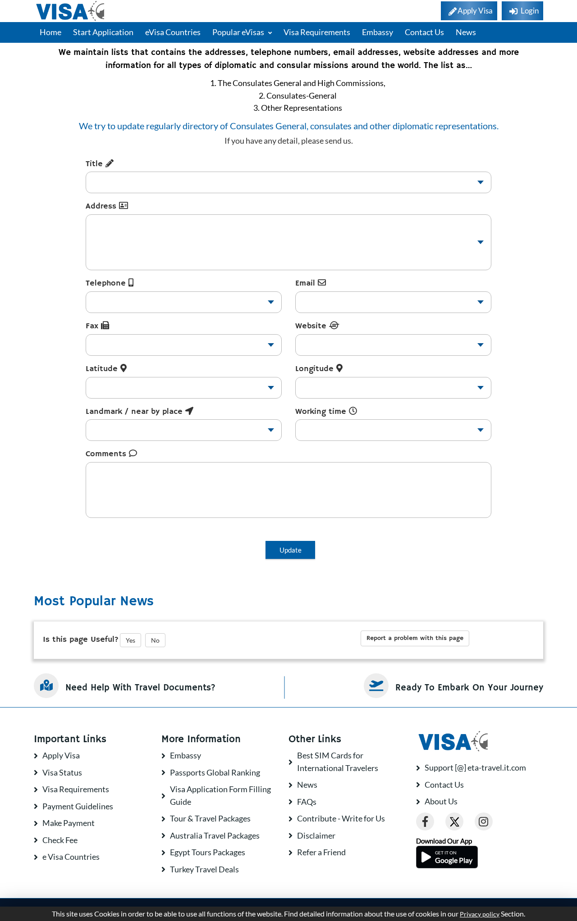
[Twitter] (454, 821)
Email (306, 283)
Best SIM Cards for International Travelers (337, 761)
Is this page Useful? (81, 639)
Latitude (103, 369)
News (466, 32)
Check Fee (60, 840)
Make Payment (68, 823)
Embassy (377, 32)
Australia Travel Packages (215, 835)
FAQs (306, 802)
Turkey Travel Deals (204, 869)
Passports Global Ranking (215, 772)
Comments (107, 454)
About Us (441, 801)
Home (50, 32)
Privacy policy (479, 914)
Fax (93, 326)
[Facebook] (425, 821)
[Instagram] (484, 821)
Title (95, 164)
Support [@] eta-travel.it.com (475, 767)
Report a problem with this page (414, 638)
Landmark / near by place (135, 412)
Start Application (103, 32)
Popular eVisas (239, 32)
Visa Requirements (317, 32)
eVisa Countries (173, 32)
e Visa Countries (71, 857)
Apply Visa (61, 755)
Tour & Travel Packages (210, 818)
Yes (130, 640)
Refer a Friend (321, 852)
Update (290, 550)
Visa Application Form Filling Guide (220, 795)
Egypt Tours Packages (207, 852)
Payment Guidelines (77, 806)
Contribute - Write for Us (341, 818)
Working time (322, 412)
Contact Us (424, 32)
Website (312, 326)
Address (102, 206)
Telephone (107, 283)
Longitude (315, 369)
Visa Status (62, 772)
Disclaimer (316, 835)
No (155, 640)
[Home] (71, 11)
